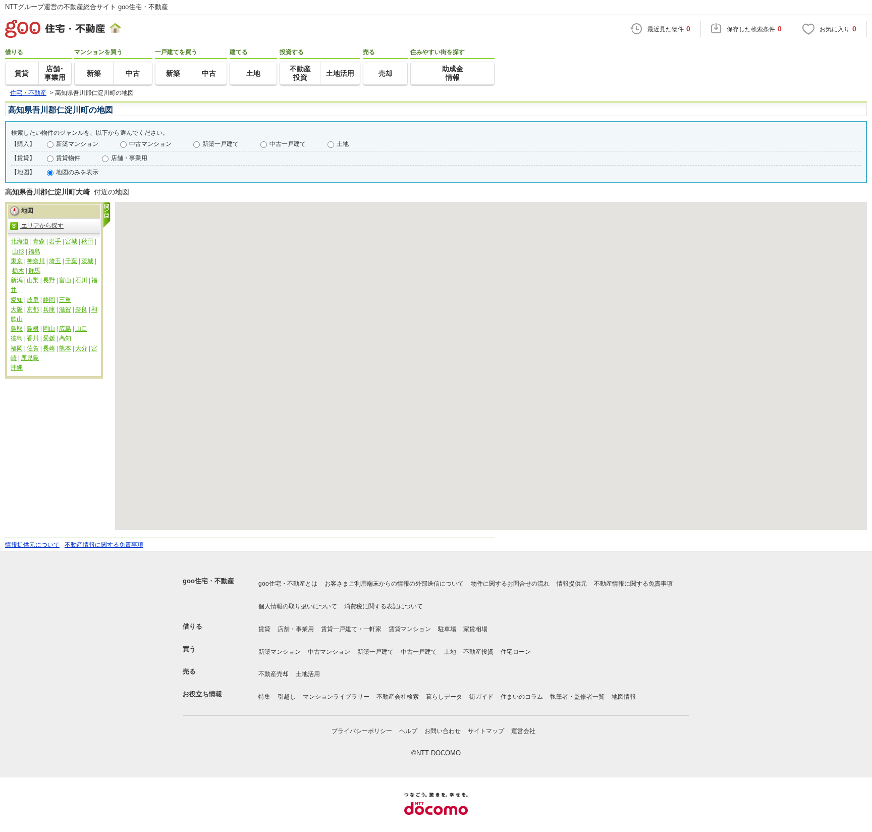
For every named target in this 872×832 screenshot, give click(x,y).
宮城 (71, 241)
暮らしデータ (444, 696)
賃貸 (264, 629)
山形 (18, 251)
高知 (65, 338)
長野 (49, 280)
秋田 (87, 241)
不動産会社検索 (397, 696)
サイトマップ (486, 731)
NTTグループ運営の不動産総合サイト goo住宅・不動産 (86, 7)
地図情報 (624, 696)
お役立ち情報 (202, 694)
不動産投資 (478, 651)
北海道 (20, 241)
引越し (287, 696)
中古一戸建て (287, 143)
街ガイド (481, 696)
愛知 (17, 299)
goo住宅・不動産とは (287, 583)
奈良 (81, 309)
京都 (33, 309)
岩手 (55, 241)
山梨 (33, 280)
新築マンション (77, 143)
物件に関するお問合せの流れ (510, 583)
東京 (17, 261)
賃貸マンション (410, 629)
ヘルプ (408, 731)
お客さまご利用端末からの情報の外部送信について (394, 583)
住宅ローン (516, 651)
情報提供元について (32, 544)
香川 (33, 338)
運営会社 (523, 731)
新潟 (17, 280)
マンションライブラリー (336, 696)
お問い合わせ (442, 731)
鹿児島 (30, 357)
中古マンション (150, 143)
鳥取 (17, 328)
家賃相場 (475, 629)
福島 (34, 251)
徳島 (17, 338)
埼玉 (55, 261)
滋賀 (65, 309)
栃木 (18, 270)
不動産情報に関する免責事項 (104, 544)
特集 (264, 696)
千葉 (71, 261)
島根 (33, 328)
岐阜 (33, 299)
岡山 (49, 328)
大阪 (17, 309)
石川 (81, 280)
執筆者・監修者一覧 (577, 696)
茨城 (87, 261)
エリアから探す (42, 225)
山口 (81, 328)
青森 (39, 241)
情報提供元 (572, 583)
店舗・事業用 (129, 158)
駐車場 (447, 629)
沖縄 (17, 367)
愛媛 (49, 338)
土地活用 (308, 674)
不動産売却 (273, 674)
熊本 (65, 348)
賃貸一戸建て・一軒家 (351, 629)
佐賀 (33, 348)
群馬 (34, 270)
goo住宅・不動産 (208, 581)
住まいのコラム (522, 696)
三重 (65, 299)
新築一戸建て (220, 143)
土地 (343, 143)
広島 (65, 328)
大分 (81, 348)
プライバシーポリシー (362, 731)
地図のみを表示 (77, 172)
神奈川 (36, 261)
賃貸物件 (68, 158)
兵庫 (49, 309)
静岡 (49, 299)
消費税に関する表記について (383, 606)
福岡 (17, 348)
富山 (65, 280)
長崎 (49, 348)
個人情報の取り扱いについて (297, 606)
